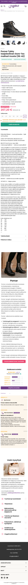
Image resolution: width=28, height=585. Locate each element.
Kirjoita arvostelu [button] (14, 388)
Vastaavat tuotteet (7, 59)
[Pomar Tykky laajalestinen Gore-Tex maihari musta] (3, 42)
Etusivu (2, 10)
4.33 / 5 (18, 372)
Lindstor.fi (14, 583)
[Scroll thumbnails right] (26, 43)
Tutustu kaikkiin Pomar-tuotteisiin (14, 361)
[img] (4, 397)
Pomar (2, 48)
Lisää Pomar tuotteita (19, 59)
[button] (5, 64)
